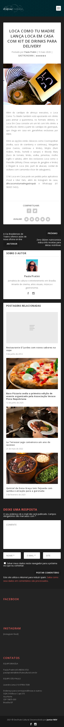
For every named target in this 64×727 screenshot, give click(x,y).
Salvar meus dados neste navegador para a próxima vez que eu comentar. (30, 564)
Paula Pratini (30, 52)
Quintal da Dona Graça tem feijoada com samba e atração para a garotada (29, 489)
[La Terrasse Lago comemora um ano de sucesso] (32, 422)
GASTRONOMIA (26, 55)
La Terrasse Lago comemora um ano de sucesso (28, 443)
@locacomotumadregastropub (21, 183)
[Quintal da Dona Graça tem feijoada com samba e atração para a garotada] (32, 468)
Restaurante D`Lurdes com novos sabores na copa (31, 349)
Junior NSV (52, 719)
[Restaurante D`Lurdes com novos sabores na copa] (32, 327)
